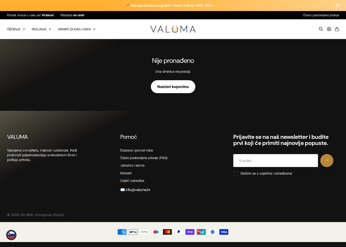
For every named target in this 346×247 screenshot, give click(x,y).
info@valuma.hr (137, 189)
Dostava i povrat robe (136, 150)
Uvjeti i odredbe (132, 181)
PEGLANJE (39, 29)
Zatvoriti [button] (337, 5)
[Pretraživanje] (321, 29)
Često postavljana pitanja (321, 15)
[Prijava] (329, 29)
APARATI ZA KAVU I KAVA (74, 29)
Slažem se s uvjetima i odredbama (266, 173)
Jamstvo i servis (132, 165)
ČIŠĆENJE (13, 29)
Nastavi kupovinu (173, 86)
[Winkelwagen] (337, 29)
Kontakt (126, 173)
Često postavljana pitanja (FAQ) (144, 158)
